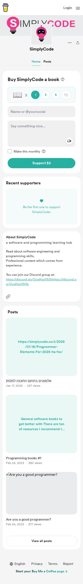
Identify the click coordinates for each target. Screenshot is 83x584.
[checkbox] (24, 151)
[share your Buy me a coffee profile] (78, 42)
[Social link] (8, 296)
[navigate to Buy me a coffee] (6, 7)
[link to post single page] (41, 353)
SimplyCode (42, 49)
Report (68, 564)
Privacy (37, 564)
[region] (41, 122)
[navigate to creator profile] (41, 34)
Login (67, 8)
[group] (41, 355)
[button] (77, 8)
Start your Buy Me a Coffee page (40, 571)
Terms (52, 564)
